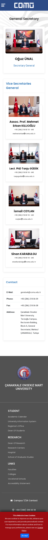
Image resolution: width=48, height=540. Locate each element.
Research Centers (16, 448)
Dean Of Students (16, 430)
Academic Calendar (17, 416)
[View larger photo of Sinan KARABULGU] (24, 230)
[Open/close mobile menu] (4, 5)
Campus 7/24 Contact (25, 500)
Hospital (11, 452)
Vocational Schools (17, 479)
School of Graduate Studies (21, 457)
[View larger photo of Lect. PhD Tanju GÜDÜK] (24, 144)
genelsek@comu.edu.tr (31, 292)
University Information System (22, 421)
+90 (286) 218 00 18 (25, 510)
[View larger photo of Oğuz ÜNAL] (24, 41)
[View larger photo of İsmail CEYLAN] (24, 187)
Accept (25, 536)
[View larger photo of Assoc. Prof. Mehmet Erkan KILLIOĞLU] (24, 98)
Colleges (12, 474)
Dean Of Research (16, 443)
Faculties (12, 469)
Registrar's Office (16, 426)
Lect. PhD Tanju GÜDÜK (24, 168)
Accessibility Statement (19, 483)
